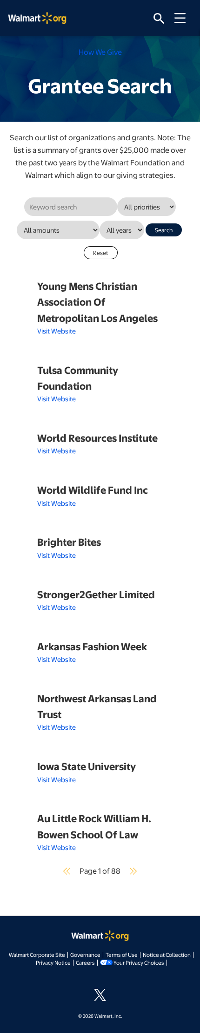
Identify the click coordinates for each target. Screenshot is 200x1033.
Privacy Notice (53, 962)
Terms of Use (122, 954)
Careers (85, 962)
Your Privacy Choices (138, 962)
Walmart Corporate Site (37, 954)
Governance (85, 954)
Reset (100, 252)
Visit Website (56, 330)
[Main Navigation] (183, 18)
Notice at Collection (167, 954)
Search (164, 230)
